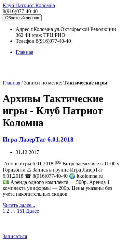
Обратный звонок (22, 17)
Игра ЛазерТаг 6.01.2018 (38, 139)
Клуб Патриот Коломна (29, 5)
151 (21, 211)
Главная (24, 52)
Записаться (15, 236)
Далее (32, 211)
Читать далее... (19, 205)
